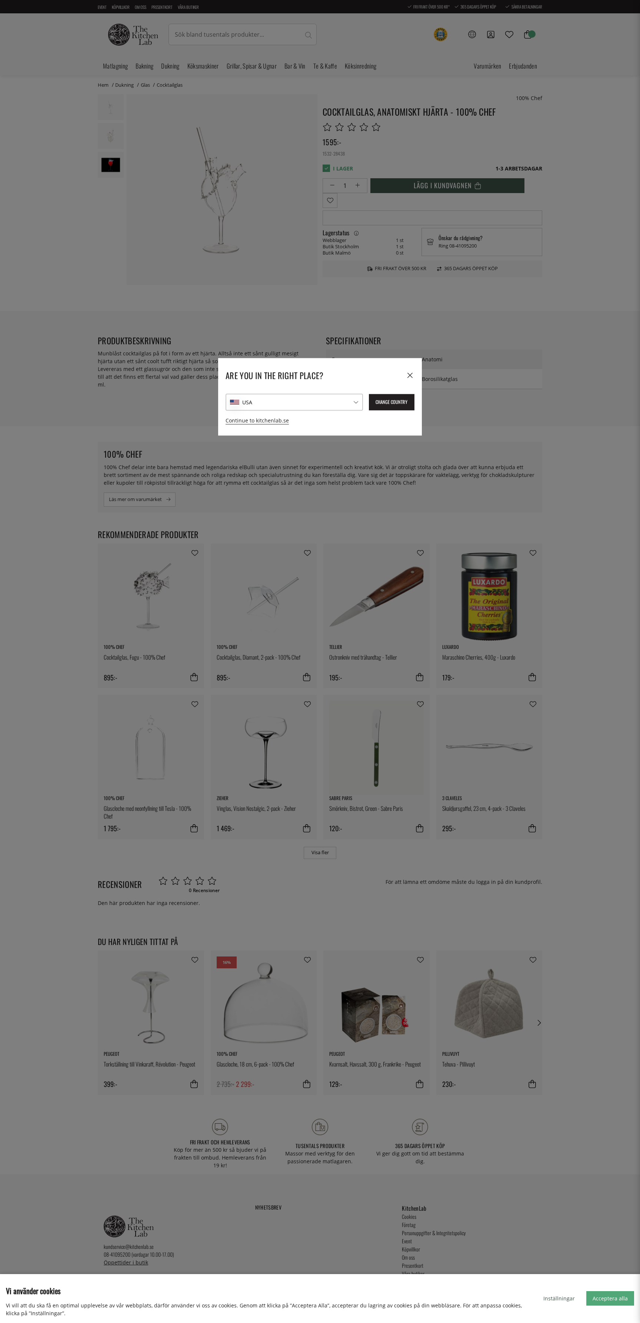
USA (247, 402)
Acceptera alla (610, 1298)
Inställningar (559, 1298)
